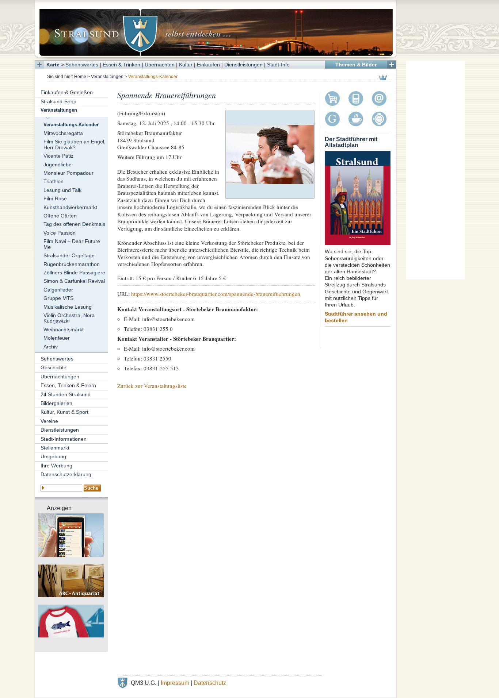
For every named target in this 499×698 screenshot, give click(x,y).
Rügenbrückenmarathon (71, 264)
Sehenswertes (81, 65)
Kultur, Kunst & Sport (64, 412)
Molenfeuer (56, 338)
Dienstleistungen (243, 65)
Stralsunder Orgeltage (69, 255)
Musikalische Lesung (67, 307)
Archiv (50, 347)
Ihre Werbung (56, 465)
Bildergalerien (56, 403)
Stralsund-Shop (58, 101)
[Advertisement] (435, 169)
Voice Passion (59, 233)
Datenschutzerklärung (66, 474)
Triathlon (53, 181)
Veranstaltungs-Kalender (71, 124)
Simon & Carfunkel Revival (74, 281)
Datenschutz (210, 683)
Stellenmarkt (55, 448)
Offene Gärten (60, 216)
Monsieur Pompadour (68, 173)
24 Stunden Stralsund (66, 394)
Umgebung (53, 456)
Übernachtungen (60, 376)
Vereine (49, 421)
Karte (53, 65)
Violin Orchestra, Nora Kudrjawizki (69, 318)
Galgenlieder (58, 290)
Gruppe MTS (58, 298)
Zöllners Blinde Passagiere (74, 272)
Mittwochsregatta (63, 133)
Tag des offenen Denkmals (74, 224)
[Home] (215, 28)
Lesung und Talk (62, 190)
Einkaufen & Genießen (67, 92)
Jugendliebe (57, 164)
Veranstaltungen (107, 76)
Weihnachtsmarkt (63, 329)
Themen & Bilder (356, 65)
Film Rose (55, 198)
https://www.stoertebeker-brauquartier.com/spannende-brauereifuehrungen (215, 293)
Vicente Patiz (58, 156)
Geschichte (53, 367)
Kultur (186, 65)
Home (80, 76)
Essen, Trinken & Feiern (68, 385)
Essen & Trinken (121, 65)
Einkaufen (208, 65)
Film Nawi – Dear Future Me (71, 244)
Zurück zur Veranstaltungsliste (152, 385)
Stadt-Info (278, 65)
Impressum (175, 683)
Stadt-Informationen (64, 439)
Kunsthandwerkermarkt (70, 207)
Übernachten (160, 65)
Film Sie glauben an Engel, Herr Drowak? (74, 144)
